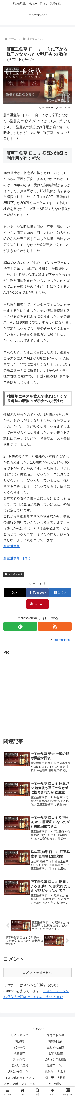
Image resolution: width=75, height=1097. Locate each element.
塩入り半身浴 (19, 1065)
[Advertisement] (37, 693)
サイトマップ (19, 1035)
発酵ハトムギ (55, 1035)
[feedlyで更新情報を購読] (20, 626)
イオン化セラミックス (19, 1077)
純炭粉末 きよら (55, 1071)
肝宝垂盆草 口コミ (17, 558)
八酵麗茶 (19, 1053)
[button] (67, 726)
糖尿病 (19, 1041)
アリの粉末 (55, 1083)
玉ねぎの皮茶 (55, 1047)
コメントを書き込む (37, 972)
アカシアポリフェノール (20, 1083)
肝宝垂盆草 (11, 546)
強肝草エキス (15, 574)
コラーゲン (19, 1047)
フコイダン (19, 1059)
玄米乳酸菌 (55, 1053)
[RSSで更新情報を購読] (55, 626)
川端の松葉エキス (19, 1071)
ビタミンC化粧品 (55, 1059)
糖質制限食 (55, 1041)
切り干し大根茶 (55, 1077)
